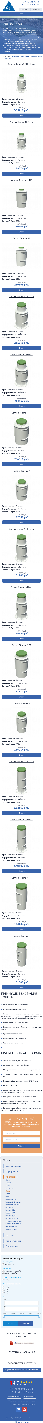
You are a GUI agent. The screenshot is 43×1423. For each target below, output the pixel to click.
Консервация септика (13, 1224)
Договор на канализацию (24, 1343)
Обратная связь (36, 9)
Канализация (12, 1176)
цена (22, 56)
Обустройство (12, 1171)
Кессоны (10, 1235)
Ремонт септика (11, 1226)
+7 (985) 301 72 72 (21, 1388)
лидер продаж (31, 56)
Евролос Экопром (12, 1218)
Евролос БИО (10, 1210)
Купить (21, 115)
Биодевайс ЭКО (11, 1199)
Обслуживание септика (14, 1221)
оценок (24, 1384)
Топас (8, 1180)
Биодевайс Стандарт (13, 1202)
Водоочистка (12, 1246)
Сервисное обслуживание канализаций (21, 1369)
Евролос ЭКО (10, 1207)
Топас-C (8, 1183)
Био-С (8, 1196)
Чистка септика (11, 1229)
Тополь (8, 1191)
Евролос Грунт (11, 1216)
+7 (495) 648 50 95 (30, 4)
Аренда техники (13, 1241)
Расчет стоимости (25, 9)
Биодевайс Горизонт (13, 1205)
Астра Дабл (10, 1188)
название (15, 56)
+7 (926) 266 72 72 (30, 2)
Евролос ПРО (10, 1213)
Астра (8, 1186)
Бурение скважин (14, 1166)
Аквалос (8, 1194)
